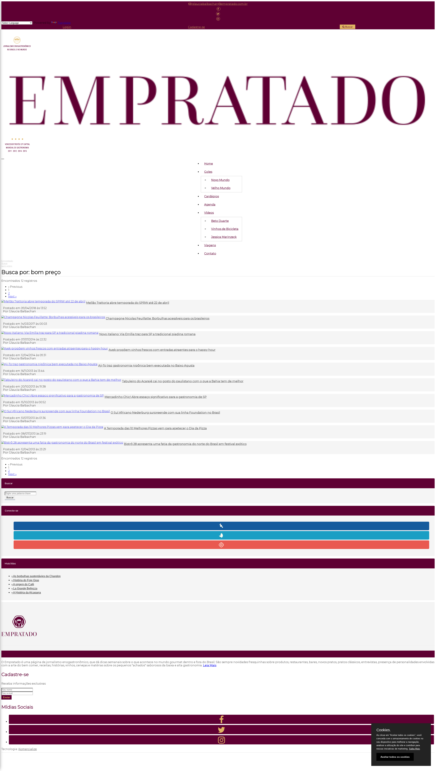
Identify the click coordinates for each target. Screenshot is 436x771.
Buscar (349, 26)
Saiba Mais (414, 748)
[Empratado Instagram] (218, 18)
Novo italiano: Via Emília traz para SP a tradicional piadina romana (147, 334)
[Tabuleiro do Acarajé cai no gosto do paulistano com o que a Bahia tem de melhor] (61, 379)
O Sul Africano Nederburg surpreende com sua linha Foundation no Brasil (165, 412)
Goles (208, 171)
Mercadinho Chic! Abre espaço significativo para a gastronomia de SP (156, 397)
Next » (12, 296)
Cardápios (211, 196)
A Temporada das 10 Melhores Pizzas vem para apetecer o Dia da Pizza (155, 428)
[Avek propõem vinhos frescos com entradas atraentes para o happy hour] (54, 348)
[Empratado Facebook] (218, 8)
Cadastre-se (196, 27)
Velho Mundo (220, 188)
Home (208, 163)
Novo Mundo (220, 180)
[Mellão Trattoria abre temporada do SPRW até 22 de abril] (43, 301)
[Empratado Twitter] (218, 13)
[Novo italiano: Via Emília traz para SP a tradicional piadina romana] (49, 332)
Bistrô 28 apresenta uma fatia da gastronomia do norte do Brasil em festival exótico (185, 444)
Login (67, 27)
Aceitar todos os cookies (395, 756)
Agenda (209, 204)
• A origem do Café (23, 584)
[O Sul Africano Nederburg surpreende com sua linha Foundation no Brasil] (55, 411)
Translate (64, 22)
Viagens (210, 245)
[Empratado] (218, 95)
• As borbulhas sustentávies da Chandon (36, 576)
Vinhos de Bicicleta (224, 229)
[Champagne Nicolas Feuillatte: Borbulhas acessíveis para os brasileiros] (53, 317)
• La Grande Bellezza (24, 588)
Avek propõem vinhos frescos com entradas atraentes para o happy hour (162, 349)
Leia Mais (209, 665)
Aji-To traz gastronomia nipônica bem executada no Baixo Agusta (146, 365)
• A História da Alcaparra (26, 592)
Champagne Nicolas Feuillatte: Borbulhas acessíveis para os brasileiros (157, 318)
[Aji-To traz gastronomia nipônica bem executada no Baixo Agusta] (49, 364)
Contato (210, 253)
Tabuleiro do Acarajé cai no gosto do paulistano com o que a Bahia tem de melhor (182, 381)
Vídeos (209, 212)
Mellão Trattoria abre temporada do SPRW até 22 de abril (127, 302)
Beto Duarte (220, 221)
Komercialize (27, 749)
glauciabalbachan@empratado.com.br (219, 3)
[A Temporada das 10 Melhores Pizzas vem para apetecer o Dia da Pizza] (52, 427)
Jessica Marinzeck (224, 237)
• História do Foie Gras (25, 580)
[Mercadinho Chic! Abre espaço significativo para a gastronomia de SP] (52, 395)
